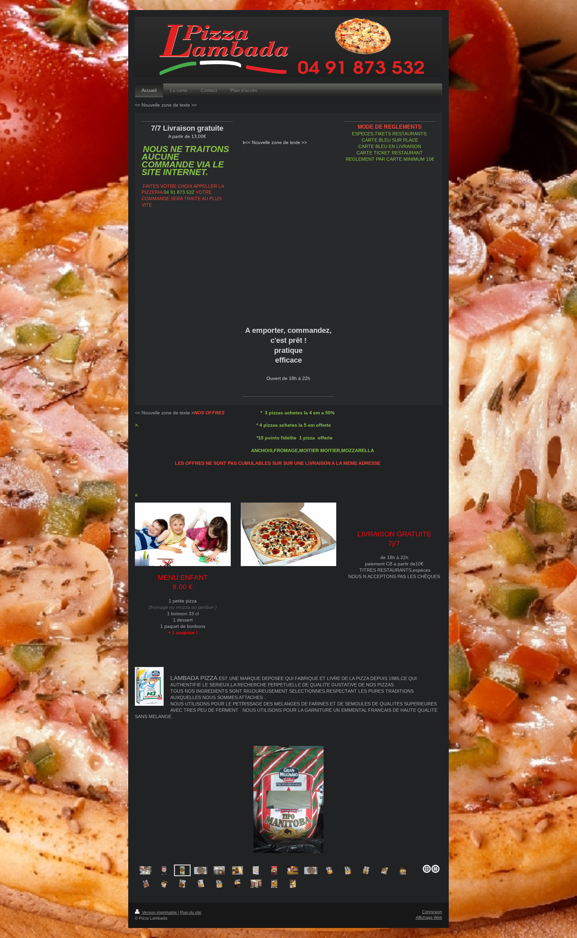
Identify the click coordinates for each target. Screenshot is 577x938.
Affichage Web (429, 917)
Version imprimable (159, 912)
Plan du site (190, 912)
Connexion (432, 912)
